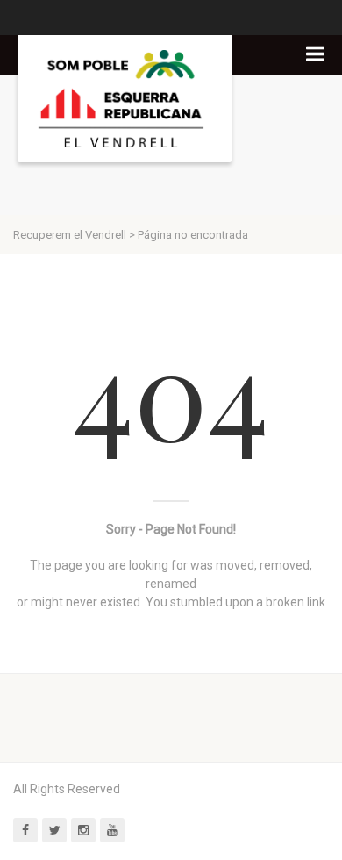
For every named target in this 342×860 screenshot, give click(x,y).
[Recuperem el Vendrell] (124, 98)
